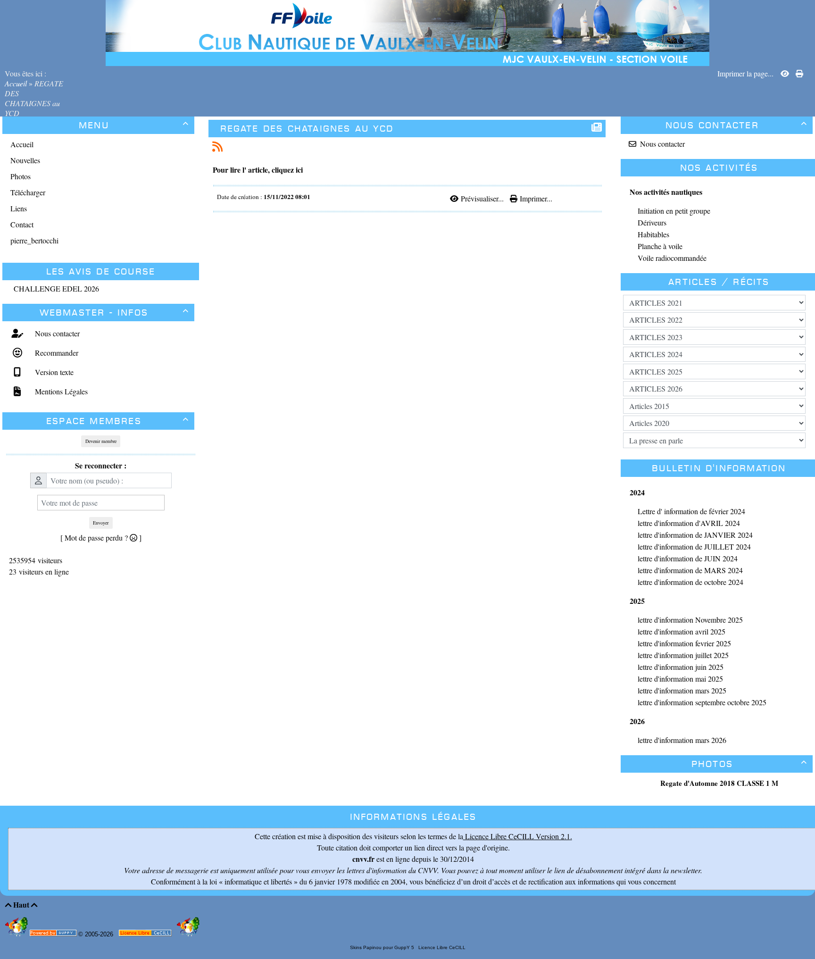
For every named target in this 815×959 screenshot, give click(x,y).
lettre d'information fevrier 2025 (684, 643)
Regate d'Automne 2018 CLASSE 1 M (719, 783)
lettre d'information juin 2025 (681, 667)
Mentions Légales (60, 391)
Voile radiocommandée (672, 258)
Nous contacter (56, 333)
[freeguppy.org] (54, 934)
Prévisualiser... (482, 198)
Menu (134, 125)
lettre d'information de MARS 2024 (690, 570)
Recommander (55, 353)
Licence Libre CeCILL (441, 947)
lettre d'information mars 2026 (682, 740)
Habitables (653, 234)
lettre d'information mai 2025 (680, 679)
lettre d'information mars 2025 (682, 690)
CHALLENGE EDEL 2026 (56, 288)
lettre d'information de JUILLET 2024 (694, 546)
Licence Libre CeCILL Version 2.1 (516, 836)
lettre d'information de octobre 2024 (690, 582)
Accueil (17, 83)
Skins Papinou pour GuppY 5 (383, 947)
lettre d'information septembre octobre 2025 (702, 702)
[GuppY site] (17, 934)
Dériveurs (652, 222)
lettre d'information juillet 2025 (683, 655)
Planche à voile (660, 246)
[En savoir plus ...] (146, 934)
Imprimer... (534, 198)
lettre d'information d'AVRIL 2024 (689, 523)
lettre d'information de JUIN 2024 (688, 558)
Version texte (53, 372)
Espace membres (117, 421)
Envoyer (100, 522)
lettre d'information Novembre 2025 (690, 620)
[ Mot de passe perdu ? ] (100, 537)
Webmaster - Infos (114, 312)
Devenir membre (100, 441)
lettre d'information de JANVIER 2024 (695, 535)
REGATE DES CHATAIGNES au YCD (307, 128)
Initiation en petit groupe (674, 211)
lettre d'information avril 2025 (681, 631)
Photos (749, 764)
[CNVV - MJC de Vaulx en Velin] (407, 32)
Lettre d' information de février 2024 (691, 511)
